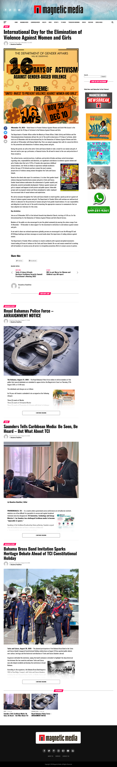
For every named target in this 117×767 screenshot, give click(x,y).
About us (50, 756)
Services (57, 756)
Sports (56, 22)
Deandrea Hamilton (16, 44)
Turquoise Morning (74, 22)
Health (44, 22)
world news (99, 22)
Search (86, 75)
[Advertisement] (95, 59)
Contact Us (66, 756)
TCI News (63, 22)
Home (16, 22)
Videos (84, 22)
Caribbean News (35, 22)
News (50, 22)
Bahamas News (24, 22)
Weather (90, 22)
